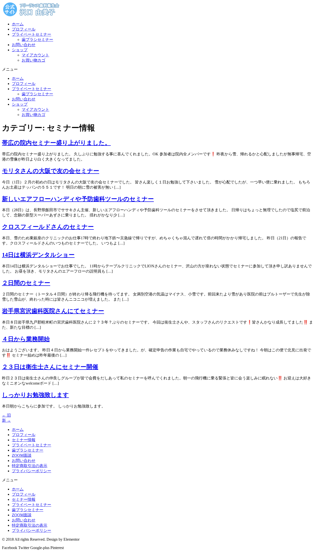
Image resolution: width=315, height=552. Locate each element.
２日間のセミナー (26, 283)
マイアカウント (35, 55)
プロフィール (23, 29)
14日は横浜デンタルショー (38, 255)
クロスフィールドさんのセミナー (48, 227)
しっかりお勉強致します (35, 395)
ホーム (18, 24)
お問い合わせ (23, 45)
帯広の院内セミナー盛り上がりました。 (56, 143)
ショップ (20, 50)
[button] (157, 69)
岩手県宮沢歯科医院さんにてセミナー (53, 311)
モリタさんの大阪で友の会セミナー (50, 171)
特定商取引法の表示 (29, 466)
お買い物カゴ (33, 60)
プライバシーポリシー (31, 471)
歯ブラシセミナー (37, 39)
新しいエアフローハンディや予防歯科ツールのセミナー (78, 199)
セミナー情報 (23, 440)
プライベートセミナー (31, 34)
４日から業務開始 (26, 339)
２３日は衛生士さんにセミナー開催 (50, 367)
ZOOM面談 (22, 455)
